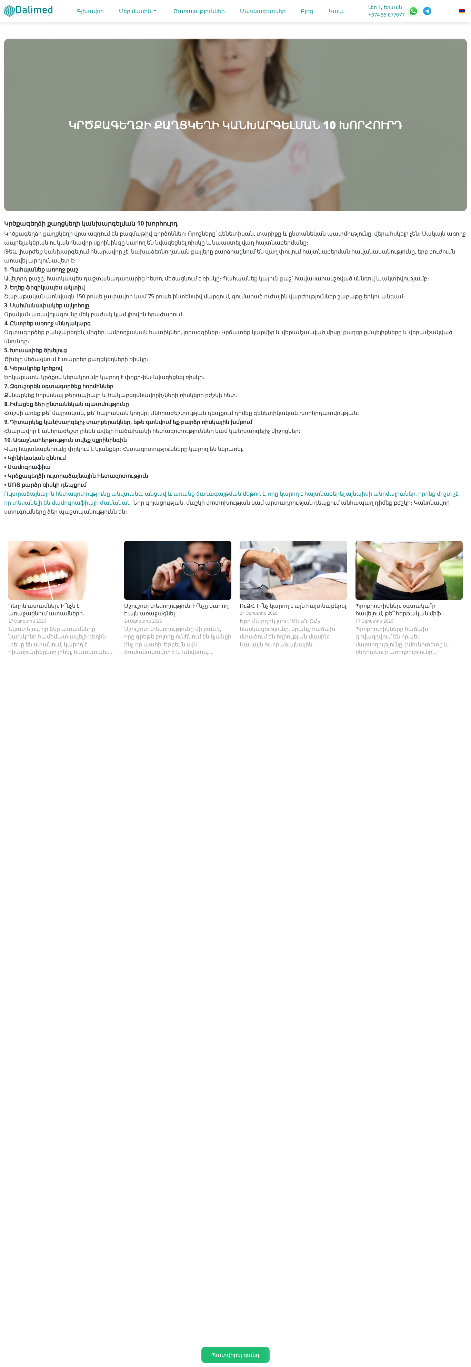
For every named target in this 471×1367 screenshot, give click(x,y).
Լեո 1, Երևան (385, 7)
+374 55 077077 (386, 14)
